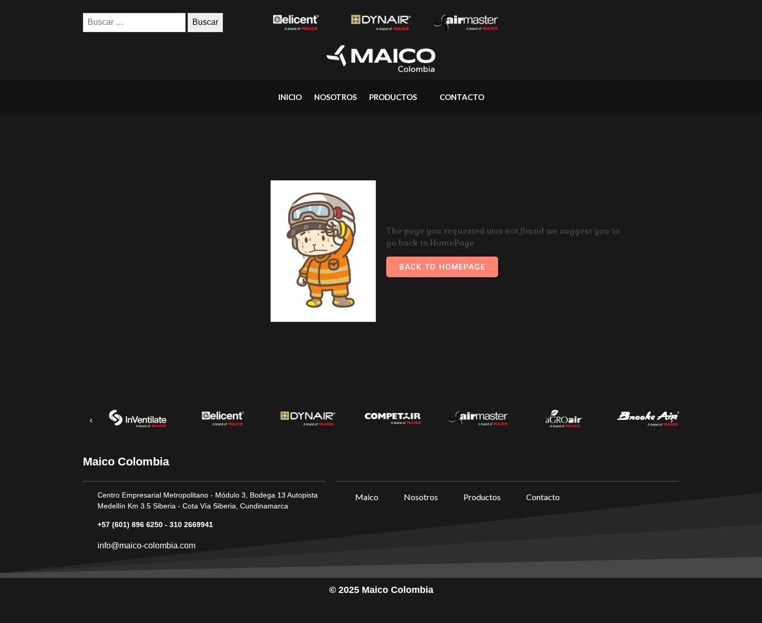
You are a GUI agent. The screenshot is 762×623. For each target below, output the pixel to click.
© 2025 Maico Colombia (381, 590)
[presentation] (91, 421)
